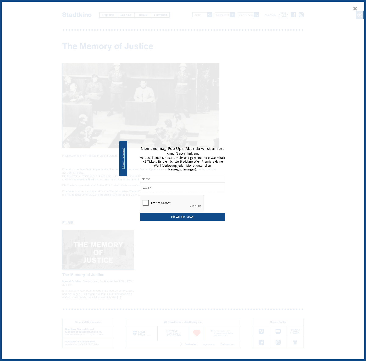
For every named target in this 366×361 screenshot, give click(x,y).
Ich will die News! (123, 158)
